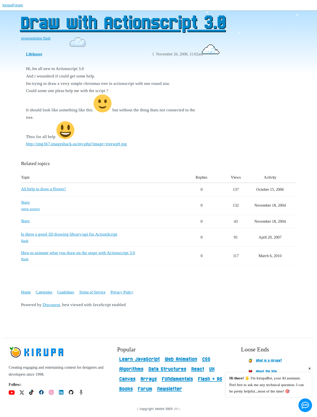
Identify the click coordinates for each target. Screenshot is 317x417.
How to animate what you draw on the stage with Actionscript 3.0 (78, 252)
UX (211, 369)
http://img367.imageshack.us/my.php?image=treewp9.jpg (76, 144)
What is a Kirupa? (269, 361)
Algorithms (131, 369)
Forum (145, 389)
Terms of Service (92, 292)
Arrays (148, 379)
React (197, 369)
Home (26, 292)
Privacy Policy (121, 292)
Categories (44, 292)
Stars (25, 202)
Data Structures (167, 369)
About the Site (266, 371)
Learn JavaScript (139, 359)
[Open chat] (305, 405)
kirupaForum (12, 5)
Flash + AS (210, 379)
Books (126, 389)
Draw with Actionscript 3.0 (122, 23)
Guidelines (65, 292)
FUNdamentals (177, 379)
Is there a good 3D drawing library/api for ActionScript (69, 234)
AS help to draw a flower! (43, 189)
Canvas (127, 379)
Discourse (51, 304)
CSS (206, 359)
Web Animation (181, 359)
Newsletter (169, 389)
